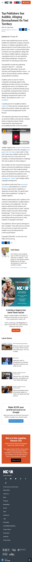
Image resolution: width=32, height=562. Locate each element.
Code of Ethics (7, 529)
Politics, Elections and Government (19, 373)
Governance (6, 533)
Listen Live (6, 493)
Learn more (16, 330)
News (4, 497)
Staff (4, 511)
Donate (26, 2)
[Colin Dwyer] (5, 252)
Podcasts (5, 501)
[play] (2, 560)
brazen (13, 178)
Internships (6, 522)
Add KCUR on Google (16, 421)
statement (5, 106)
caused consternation (23, 147)
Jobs (4, 518)
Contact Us (6, 515)
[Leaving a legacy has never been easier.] (16, 292)
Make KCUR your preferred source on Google (15, 410)
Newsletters (6, 504)
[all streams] (30, 560)
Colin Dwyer (10, 27)
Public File (5, 536)
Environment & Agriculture (20, 343)
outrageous (5, 178)
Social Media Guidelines (9, 526)
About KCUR (6, 490)
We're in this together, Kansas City (16, 439)
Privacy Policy (6, 540)
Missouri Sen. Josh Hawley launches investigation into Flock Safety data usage (21, 378)
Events (5, 508)
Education (16, 358)
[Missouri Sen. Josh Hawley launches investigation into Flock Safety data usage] (7, 375)
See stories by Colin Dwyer (19, 267)
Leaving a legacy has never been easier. (16, 311)
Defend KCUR (16, 460)
